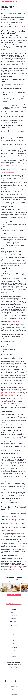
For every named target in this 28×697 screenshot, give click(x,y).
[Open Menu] (26, 2)
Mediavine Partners (19, 409)
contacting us (15, 520)
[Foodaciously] (9, 1)
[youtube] (12, 681)
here (24, 425)
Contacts (14, 650)
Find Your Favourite (14, 595)
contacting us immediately (16, 566)
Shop (14, 640)
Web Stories (14, 615)
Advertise (14, 656)
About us (14, 628)
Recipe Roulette (14, 621)
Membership (14, 644)
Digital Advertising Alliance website (9, 394)
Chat (14, 653)
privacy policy (9, 504)
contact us (17, 515)
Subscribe (15, 667)
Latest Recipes (14, 612)
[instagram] (5, 681)
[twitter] (19, 681)
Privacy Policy (14, 689)
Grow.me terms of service (7, 172)
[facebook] (16, 681)
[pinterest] (9, 681)
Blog (14, 637)
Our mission (14, 631)
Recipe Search (14, 618)
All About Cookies (14, 321)
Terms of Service (14, 686)
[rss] (22, 681)
